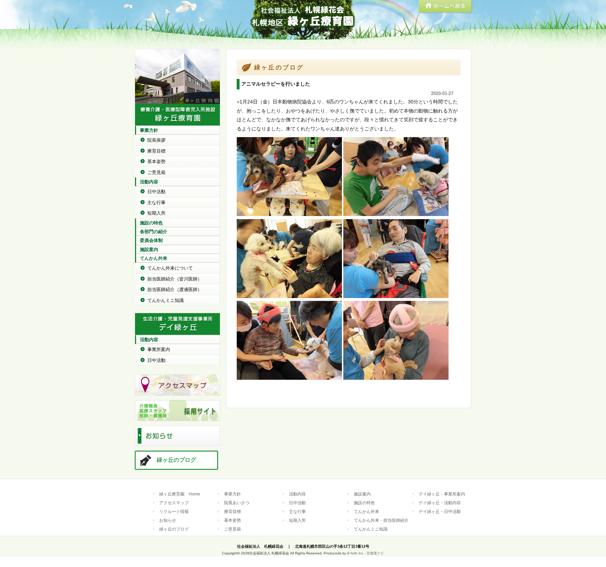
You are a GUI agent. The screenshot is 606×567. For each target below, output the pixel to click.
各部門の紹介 (153, 231)
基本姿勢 (156, 161)
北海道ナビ (375, 553)
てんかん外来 (153, 258)
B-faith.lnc (355, 553)
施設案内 (149, 249)
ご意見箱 (156, 172)
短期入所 (156, 213)
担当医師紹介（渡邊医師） (174, 289)
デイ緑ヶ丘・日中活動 (440, 511)
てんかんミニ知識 (165, 300)
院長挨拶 (156, 140)
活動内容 (149, 181)
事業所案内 (158, 349)
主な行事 (156, 202)
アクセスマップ (174, 502)
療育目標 (156, 151)
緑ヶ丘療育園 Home (179, 494)
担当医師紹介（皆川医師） (174, 279)
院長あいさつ (236, 502)
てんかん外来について (170, 268)
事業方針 (149, 130)
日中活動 (156, 191)
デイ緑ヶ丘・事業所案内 (442, 494)
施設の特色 (151, 222)
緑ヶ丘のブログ (176, 460)
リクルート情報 (174, 511)
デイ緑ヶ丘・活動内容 (440, 502)
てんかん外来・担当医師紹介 (381, 520)
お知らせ (167, 520)
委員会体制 (151, 240)
